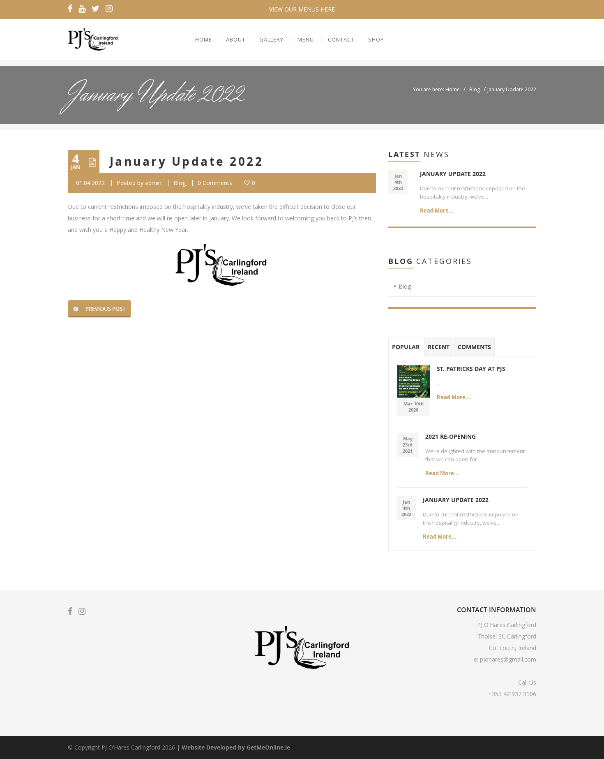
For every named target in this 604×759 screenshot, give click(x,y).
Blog (474, 89)
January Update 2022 (186, 161)
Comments (474, 347)
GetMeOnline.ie (268, 747)
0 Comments (215, 183)
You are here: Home (436, 89)
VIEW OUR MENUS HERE (302, 9)
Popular (406, 347)
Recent (439, 347)
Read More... (437, 210)
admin (153, 183)
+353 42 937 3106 (512, 694)
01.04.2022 (90, 183)
